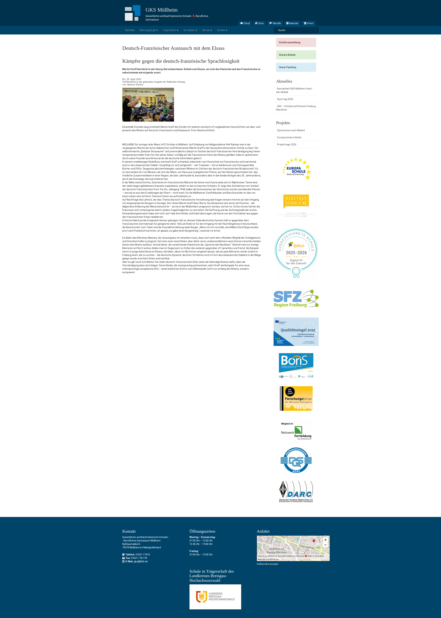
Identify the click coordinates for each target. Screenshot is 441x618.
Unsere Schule (287, 54)
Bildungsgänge (148, 30)
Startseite (130, 30)
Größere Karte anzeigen (267, 564)
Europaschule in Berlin (289, 137)
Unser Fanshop (287, 67)
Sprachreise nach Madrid (291, 130)
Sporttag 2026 (285, 99)
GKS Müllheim (162, 10)
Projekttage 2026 (286, 144)
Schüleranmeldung (289, 42)
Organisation (170, 30)
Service (206, 30)
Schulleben (189, 30)
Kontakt (221, 30)
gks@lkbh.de (141, 561)
